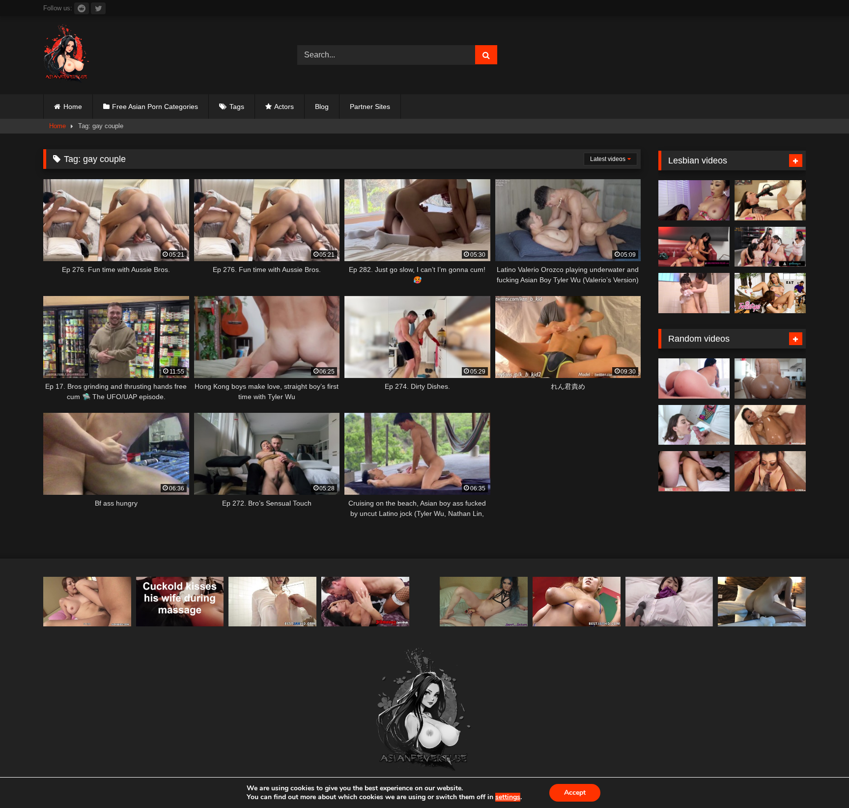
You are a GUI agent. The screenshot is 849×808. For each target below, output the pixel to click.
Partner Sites (370, 106)
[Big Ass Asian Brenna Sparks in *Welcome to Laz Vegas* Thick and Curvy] (694, 378)
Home (72, 106)
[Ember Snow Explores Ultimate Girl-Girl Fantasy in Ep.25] (694, 247)
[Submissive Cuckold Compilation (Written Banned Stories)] (180, 601)
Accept (575, 792)
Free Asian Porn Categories (155, 106)
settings (507, 797)
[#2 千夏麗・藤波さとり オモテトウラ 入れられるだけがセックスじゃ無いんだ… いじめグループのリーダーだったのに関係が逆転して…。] (669, 601)
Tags (236, 106)
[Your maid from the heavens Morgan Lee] (365, 601)
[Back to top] (818, 778)
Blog (322, 106)
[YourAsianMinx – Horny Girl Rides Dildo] (762, 601)
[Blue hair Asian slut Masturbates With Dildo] (484, 601)
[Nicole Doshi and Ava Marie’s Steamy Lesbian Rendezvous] (694, 200)
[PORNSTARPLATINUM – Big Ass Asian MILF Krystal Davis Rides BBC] (770, 471)
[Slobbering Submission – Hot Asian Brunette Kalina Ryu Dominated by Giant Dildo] (770, 200)
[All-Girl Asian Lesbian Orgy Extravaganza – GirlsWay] (770, 247)
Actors (284, 106)
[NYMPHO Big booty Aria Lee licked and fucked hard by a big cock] (694, 425)
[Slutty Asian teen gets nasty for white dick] (694, 471)
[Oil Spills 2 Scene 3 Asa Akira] (770, 425)
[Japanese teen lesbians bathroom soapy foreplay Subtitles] (694, 293)
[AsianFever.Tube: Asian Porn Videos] (66, 55)
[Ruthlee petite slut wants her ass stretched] (770, 378)
